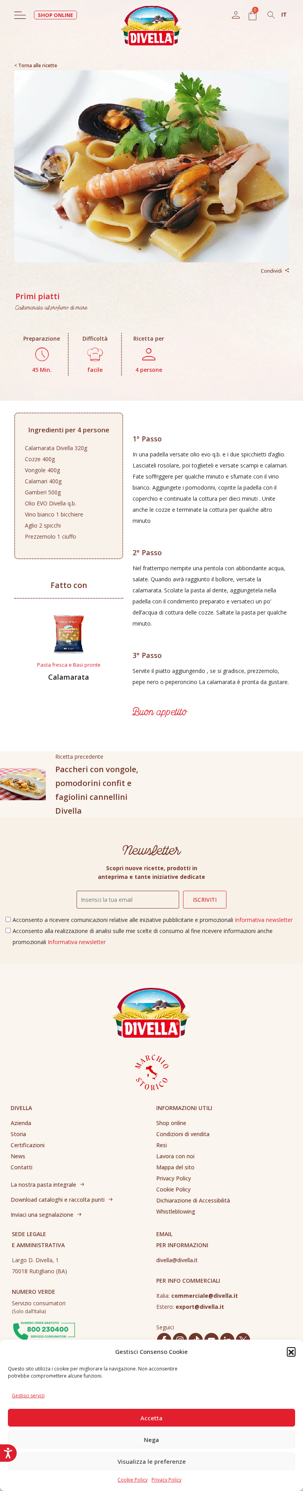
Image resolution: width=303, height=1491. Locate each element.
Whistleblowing (175, 1211)
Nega (151, 1440)
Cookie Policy (133, 1479)
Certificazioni (28, 1145)
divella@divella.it (177, 1260)
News (18, 1156)
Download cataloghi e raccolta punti (58, 1199)
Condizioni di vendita (182, 1134)
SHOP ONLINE (55, 15)
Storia (18, 1134)
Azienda (21, 1123)
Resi (161, 1145)
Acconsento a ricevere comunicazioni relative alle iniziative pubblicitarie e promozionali (153, 920)
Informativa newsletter (264, 920)
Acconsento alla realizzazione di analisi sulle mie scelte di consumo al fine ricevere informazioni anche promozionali (143, 936)
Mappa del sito (175, 1167)
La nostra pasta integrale (43, 1184)
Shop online (171, 1123)
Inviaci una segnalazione (42, 1214)
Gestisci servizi (28, 1395)
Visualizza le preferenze (152, 1461)
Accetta (151, 1418)
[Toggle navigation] (20, 15)
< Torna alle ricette (35, 65)
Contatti (21, 1167)
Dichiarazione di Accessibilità (193, 1200)
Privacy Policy (166, 1479)
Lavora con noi (175, 1156)
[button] (291, 1351)
